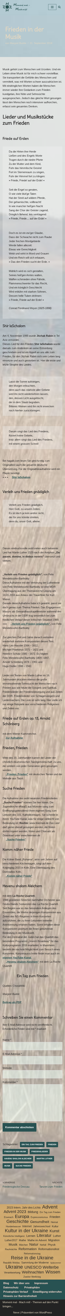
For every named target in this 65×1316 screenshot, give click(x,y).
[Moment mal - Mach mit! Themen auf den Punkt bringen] (16, 7)
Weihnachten (33, 1272)
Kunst (54, 1231)
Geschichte (17, 1221)
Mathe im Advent (37, 1240)
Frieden (52, 1144)
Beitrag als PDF (12, 1002)
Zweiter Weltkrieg (32, 1276)
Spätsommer (55, 1263)
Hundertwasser (13, 1226)
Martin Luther (44, 1159)
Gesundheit (39, 1222)
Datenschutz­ (11, 1287)
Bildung (33, 1212)
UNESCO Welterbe (41, 1267)
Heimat (54, 1222)
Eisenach (8, 1217)
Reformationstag (32, 1253)
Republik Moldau (11, 1262)
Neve (16, 1312)
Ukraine (14, 1267)
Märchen (23, 1245)
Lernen (30, 1236)
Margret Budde (18, 43)
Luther (57, 1235)
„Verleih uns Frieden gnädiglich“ (30, 623)
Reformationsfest (48, 1249)
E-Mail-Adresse (12, 1053)
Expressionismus (39, 1217)
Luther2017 (11, 1240)
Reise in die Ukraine (32, 1258)
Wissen (52, 1272)
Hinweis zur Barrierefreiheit (20, 1296)
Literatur (44, 1235)
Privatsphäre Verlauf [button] (15, 1291)
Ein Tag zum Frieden (32, 1144)
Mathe (22, 1240)
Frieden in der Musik (15, 1151)
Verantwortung (12, 1272)
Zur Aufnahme (14, 737)
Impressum (41, 1283)
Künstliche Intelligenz (14, 1236)
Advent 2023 (15, 1212)
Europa (22, 1216)
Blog (6, 1283)
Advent (50, 1207)
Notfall (43, 1245)
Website (7, 1068)
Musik (7, 1166)
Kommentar (10, 1082)
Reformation (28, 1249)
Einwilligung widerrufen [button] (47, 1291)
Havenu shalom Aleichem (17, 1159)
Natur (33, 1244)
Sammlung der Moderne (35, 1262)
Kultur (55, 1226)
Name (7, 1039)
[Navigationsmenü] (52, 7)
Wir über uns (21, 1283)
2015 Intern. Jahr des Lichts (24, 1207)
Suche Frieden (23, 1166)
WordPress (45, 1312)
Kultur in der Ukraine (26, 1231)
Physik (52, 1244)
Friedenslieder (39, 1151)
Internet (27, 1226)
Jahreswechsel (41, 1226)
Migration (54, 1240)
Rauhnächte (11, 1249)
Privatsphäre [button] (32, 1287)
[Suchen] (59, 7)
